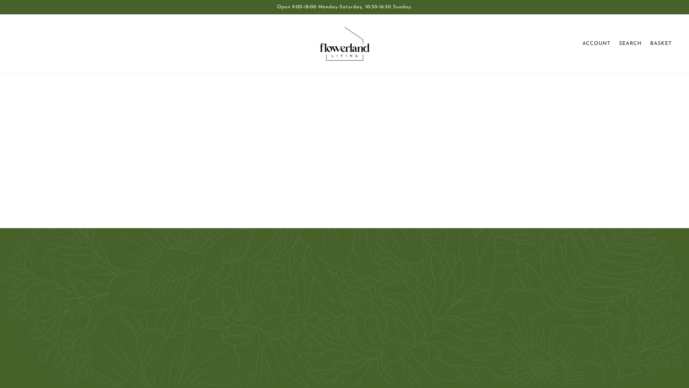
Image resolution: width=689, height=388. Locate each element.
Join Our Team (336, 293)
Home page (326, 170)
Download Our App (342, 319)
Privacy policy (334, 328)
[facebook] (26, 326)
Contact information (342, 336)
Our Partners (334, 284)
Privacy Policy (334, 302)
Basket (661, 43)
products (404, 170)
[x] (37, 326)
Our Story (330, 276)
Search (630, 43)
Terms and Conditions (344, 310)
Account (596, 43)
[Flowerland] (345, 44)
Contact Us (331, 267)
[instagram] (49, 326)
